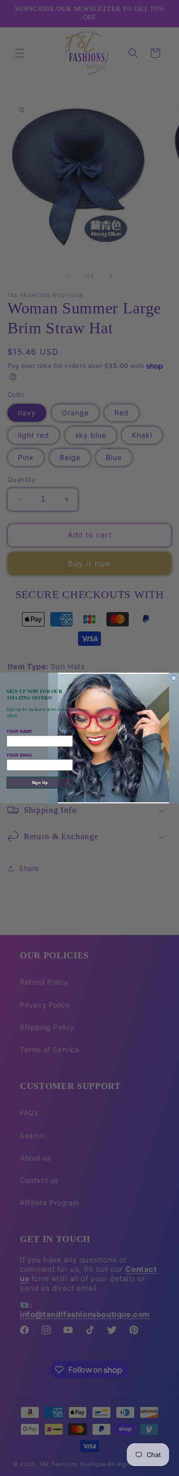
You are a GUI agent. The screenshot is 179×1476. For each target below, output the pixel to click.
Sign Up (40, 782)
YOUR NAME (19, 731)
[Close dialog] (174, 678)
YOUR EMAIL (19, 755)
